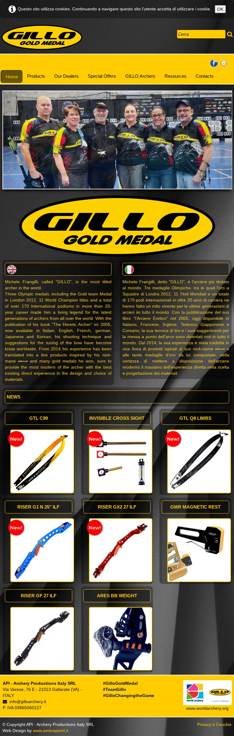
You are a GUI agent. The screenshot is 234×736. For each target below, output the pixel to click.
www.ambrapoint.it (50, 730)
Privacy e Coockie (214, 724)
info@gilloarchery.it (27, 701)
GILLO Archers (140, 76)
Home (12, 76)
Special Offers (102, 76)
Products (36, 76)
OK (220, 9)
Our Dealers (66, 76)
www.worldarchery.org (207, 708)
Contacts (205, 76)
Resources (175, 76)
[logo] (42, 37)
